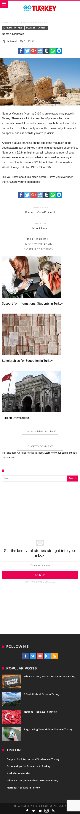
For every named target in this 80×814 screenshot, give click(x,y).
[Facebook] (25, 656)
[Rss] (54, 656)
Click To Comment (40, 446)
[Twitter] (33, 656)
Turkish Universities (15, 418)
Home (5, 22)
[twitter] (27, 51)
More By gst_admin (38, 244)
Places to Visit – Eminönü (40, 210)
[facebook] (21, 51)
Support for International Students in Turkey (32, 303)
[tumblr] (46, 51)
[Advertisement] (40, 510)
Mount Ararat (40, 226)
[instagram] (47, 656)
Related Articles (38, 238)
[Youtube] (40, 656)
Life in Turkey (18, 22)
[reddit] (40, 51)
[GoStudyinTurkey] (40, 4)
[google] (34, 51)
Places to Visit (36, 27)
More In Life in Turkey (38, 249)
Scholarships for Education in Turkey (27, 360)
